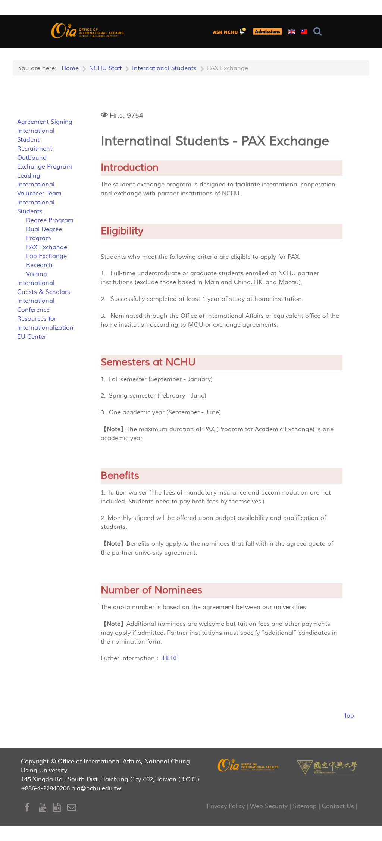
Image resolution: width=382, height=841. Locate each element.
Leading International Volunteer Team (39, 184)
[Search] (319, 31)
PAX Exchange (46, 247)
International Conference (35, 305)
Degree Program (49, 220)
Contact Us (338, 806)
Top (349, 715)
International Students (35, 207)
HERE (171, 658)
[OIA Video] (60, 807)
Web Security (269, 806)
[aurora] (231, 31)
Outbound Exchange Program (44, 162)
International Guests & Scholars (43, 287)
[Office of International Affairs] (88, 30)
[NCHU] (327, 766)
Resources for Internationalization (45, 323)
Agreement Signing (44, 122)
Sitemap (305, 806)
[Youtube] (46, 807)
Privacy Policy (226, 806)
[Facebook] (32, 807)
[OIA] (248, 764)
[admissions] (267, 31)
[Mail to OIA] (73, 807)
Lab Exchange (46, 256)
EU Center (31, 337)
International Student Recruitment (35, 140)
